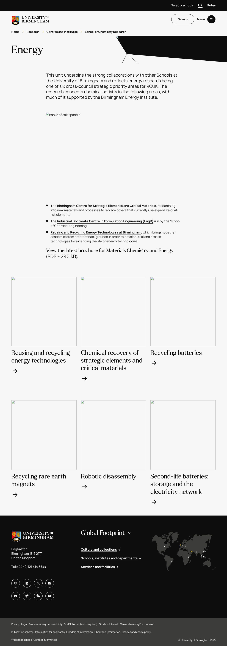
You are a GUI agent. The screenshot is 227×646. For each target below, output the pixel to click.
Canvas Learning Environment (137, 624)
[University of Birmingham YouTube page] (49, 596)
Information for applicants (50, 632)
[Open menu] (211, 19)
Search (183, 19)
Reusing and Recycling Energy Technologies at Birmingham (96, 232)
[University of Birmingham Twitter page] (38, 583)
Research (33, 32)
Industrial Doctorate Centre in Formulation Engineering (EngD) (105, 221)
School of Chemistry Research (105, 32)
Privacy (15, 624)
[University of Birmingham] (30, 19)
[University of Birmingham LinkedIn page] (27, 583)
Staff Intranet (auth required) (80, 624)
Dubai (211, 5)
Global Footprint (103, 533)
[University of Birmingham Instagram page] (15, 583)
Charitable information (107, 632)
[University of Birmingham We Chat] (38, 596)
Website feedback (21, 639)
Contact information (45, 639)
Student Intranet (108, 624)
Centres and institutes (62, 32)
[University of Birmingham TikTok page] (15, 596)
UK (200, 5)
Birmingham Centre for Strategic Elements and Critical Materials (106, 206)
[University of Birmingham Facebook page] (49, 583)
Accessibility (55, 624)
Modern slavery (37, 624)
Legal (24, 624)
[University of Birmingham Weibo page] (27, 596)
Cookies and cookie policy (136, 632)
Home (15, 32)
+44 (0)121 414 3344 (31, 566)
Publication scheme (22, 632)
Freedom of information (79, 632)
